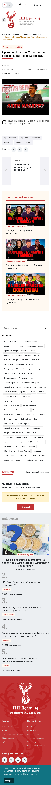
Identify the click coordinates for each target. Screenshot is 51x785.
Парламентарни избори (35, 346)
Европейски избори (11, 351)
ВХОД (38, 5)
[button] (4, 19)
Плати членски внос (36, 746)
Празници (7, 419)
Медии (18, 460)
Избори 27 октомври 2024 (13, 433)
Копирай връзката (11, 74)
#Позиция (7, 142)
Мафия (35, 410)
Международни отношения (32, 428)
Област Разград (9, 451)
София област (26, 419)
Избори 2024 (8, 346)
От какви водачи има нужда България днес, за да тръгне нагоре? (25, 635)
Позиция (7, 360)
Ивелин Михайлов (32, 355)
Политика (24, 360)
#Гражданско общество (30, 138)
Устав (4, 730)
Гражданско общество (28, 341)
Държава (7, 446)
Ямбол (23, 446)
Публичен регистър (10, 742)
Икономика (26, 396)
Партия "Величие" (10, 341)
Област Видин (9, 424)
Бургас (36, 419)
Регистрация (32, 730)
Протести (41, 392)
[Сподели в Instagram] (26, 149)
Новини (16, 34)
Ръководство (7, 726)
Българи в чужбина (11, 383)
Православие (31, 433)
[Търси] (45, 328)
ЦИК (41, 460)
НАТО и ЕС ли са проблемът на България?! (21, 584)
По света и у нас (19, 442)
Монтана (32, 446)
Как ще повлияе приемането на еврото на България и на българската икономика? (25, 562)
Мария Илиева (9, 414)
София (15, 446)
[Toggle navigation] (45, 19)
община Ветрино (23, 414)
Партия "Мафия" (22, 437)
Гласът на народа (10, 392)
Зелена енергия (37, 437)
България (19, 346)
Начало (7, 34)
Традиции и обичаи (26, 378)
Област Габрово (23, 424)
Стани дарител (33, 742)
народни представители (13, 401)
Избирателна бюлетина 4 (13, 355)
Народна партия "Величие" (14, 369)
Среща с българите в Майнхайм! (19, 232)
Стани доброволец (35, 738)
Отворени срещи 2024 (31, 34)
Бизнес (42, 414)
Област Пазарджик (29, 405)
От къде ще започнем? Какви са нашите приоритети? (22, 609)
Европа (22, 392)
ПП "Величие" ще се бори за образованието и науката (19, 660)
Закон (15, 419)
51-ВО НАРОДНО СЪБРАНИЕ (14, 373)
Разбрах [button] (8, 781)
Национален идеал (40, 455)
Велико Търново (10, 455)
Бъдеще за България (34, 369)
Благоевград (29, 401)
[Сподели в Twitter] (13, 149)
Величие (31, 373)
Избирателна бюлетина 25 (25, 364)
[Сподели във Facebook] (19, 149)
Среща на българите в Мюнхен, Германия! (25, 267)
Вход (29, 726)
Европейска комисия (11, 428)
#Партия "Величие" (23, 142)
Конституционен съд (11, 396)
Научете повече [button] (30, 774)
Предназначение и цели (12, 734)
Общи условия (8, 738)
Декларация (8, 364)
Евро (43, 442)
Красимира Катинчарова (30, 383)
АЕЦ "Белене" (33, 442)
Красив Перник (8, 614)
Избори (15, 360)
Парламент (35, 360)
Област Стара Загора (12, 405)
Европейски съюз (30, 460)
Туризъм (7, 442)
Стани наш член (34, 734)
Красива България (28, 351)
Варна (35, 414)
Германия (31, 392)
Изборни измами (10, 378)
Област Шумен (24, 455)
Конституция (8, 437)
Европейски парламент (12, 387)
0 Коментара (41, 69)
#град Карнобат (10, 138)
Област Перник (24, 451)
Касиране (42, 387)
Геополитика (8, 460)
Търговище (36, 451)
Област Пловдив (30, 387)
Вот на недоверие (23, 410)
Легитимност (8, 410)
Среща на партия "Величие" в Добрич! (24, 301)
